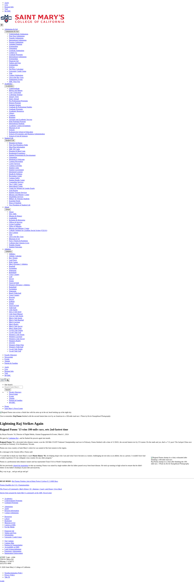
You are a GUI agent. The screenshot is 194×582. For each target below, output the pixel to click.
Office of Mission (15, 226)
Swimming (13, 268)
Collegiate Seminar (15, 95)
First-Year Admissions (17, 36)
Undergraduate (14, 88)
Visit (6, 9)
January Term (14, 97)
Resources (8, 517)
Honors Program (15, 103)
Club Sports (13, 310)
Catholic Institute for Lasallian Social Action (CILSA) (28, 230)
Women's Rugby (15, 341)
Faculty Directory (10, 355)
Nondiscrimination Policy (13, 573)
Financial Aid (14, 61)
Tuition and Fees (15, 63)
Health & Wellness (15, 174)
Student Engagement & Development (22, 155)
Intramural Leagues (16, 172)
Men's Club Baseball (16, 320)
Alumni (7, 361)
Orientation (13, 48)
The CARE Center (15, 184)
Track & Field (14, 283)
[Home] (32, 23)
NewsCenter (13, 394)
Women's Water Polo (16, 345)
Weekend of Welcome (17, 159)
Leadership (13, 218)
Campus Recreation (16, 161)
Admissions (8, 507)
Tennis (11, 281)
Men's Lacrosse (14, 322)
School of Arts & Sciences (18, 136)
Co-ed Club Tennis (15, 349)
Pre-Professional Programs (18, 101)
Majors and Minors (15, 90)
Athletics (7, 249)
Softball (11, 301)
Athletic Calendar (15, 256)
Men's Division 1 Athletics (18, 264)
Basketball (12, 272)
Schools (12, 130)
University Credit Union (17, 71)
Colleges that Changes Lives (19, 243)
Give (6, 5)
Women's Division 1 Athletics (19, 285)
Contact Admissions (16, 75)
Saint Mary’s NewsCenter (13, 408)
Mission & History (15, 216)
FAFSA (12, 67)
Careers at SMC (10, 525)
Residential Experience (17, 153)
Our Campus (13, 233)
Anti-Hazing (13, 190)
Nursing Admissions (16, 42)
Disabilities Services (16, 197)
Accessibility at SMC (12, 547)
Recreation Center (15, 176)
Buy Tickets (13, 258)
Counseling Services (16, 182)
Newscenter (8, 357)
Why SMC (13, 214)
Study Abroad (14, 99)
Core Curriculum (15, 92)
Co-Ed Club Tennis (16, 330)
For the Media (9, 527)
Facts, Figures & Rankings (18, 241)
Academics (8, 84)
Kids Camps (13, 262)
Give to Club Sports (16, 316)
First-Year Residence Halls (18, 145)
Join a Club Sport (15, 312)
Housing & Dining (15, 143)
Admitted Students (15, 44)
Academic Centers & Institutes (20, 126)
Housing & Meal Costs (17, 151)
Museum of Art (14, 128)
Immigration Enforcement (13, 553)
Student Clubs (14, 168)
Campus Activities (15, 166)
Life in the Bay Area (16, 77)
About (6, 207)
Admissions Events (16, 79)
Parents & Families (11, 363)
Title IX (7, 577)
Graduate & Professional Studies (20, 107)
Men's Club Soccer (15, 326)
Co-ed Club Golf (15, 332)
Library (11, 113)
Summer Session (15, 105)
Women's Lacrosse (15, 337)
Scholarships (13, 46)
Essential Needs (14, 201)
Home (6, 406)
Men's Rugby (14, 324)
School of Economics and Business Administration (27, 134)
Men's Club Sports (15, 318)
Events (6, 359)
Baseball (12, 266)
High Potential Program (17, 121)
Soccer (11, 279)
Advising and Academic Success (20, 119)
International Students (16, 124)
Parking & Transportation (13, 545)
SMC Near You (14, 82)
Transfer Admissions (16, 38)
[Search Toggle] (5, 380)
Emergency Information (12, 551)
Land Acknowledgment (12, 549)
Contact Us (13, 53)
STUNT (12, 343)
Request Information (11, 511)
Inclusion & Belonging (17, 220)
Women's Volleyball (16, 347)
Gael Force (13, 260)
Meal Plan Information (17, 147)
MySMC (7, 11)
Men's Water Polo (15, 328)
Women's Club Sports (16, 335)
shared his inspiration (20, 465)
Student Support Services (18, 192)
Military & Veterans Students (19, 199)
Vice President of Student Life (19, 205)
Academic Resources (16, 111)
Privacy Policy (9, 575)
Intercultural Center (16, 186)
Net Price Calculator (16, 69)
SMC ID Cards (14, 149)
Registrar (12, 117)
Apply (6, 3)
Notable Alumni (14, 245)
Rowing (12, 297)
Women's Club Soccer (17, 339)
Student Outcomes (15, 247)
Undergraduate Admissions (18, 34)
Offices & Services (15, 222)
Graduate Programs (16, 55)
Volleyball (12, 308)
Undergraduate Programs (13, 501)
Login (2, 581)
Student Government (16, 170)
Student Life (8, 138)
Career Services (14, 164)
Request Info (9, 7)
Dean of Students (15, 203)
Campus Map (9, 543)
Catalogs (12, 115)
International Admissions (17, 40)
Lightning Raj (13, 438)
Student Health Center (17, 180)
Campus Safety (14, 178)
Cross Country (14, 274)
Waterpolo (12, 270)
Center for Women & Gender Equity (22, 188)
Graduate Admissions (16, 51)
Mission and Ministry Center (19, 195)
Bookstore (8, 521)
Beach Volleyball (15, 293)
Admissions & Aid (11, 29)
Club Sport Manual (16, 314)
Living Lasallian (15, 224)
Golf (10, 277)
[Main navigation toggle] (1, 25)
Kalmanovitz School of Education (21, 132)
